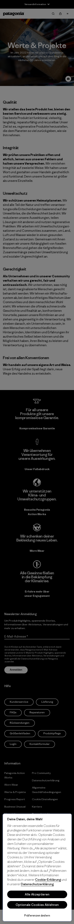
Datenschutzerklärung (37, 884)
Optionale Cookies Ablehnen (37, 905)
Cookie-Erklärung (48, 880)
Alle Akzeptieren (37, 894)
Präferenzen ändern (37, 915)
